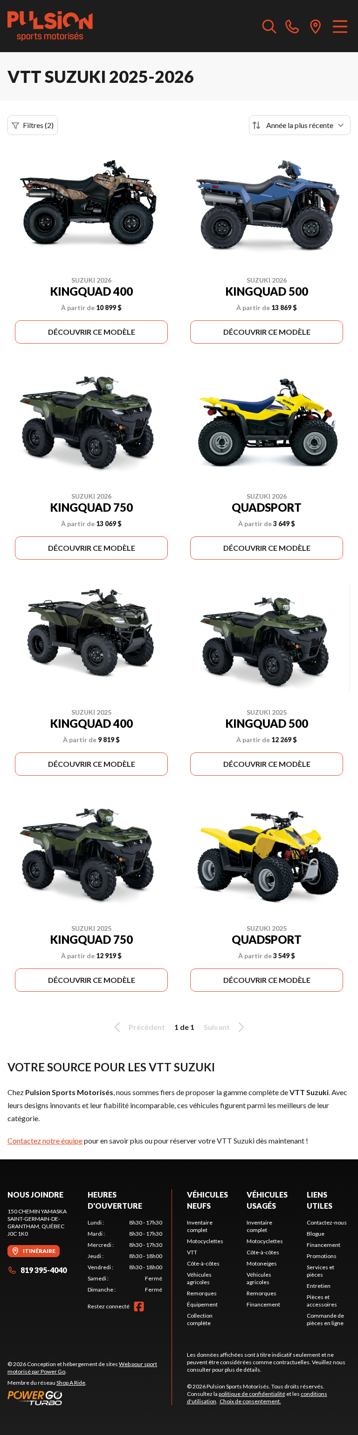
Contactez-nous (327, 1222)
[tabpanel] (125, 1256)
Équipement (202, 1304)
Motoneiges (262, 1263)
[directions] (315, 26)
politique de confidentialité (252, 1393)
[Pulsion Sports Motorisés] (50, 26)
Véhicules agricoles (199, 1278)
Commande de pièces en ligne (325, 1319)
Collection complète (200, 1319)
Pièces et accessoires (322, 1300)
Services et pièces (320, 1271)
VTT (192, 1252)
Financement (263, 1304)
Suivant (217, 1026)
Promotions (322, 1255)
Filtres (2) (38, 125)
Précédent (147, 1026)
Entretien (318, 1285)
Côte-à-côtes (203, 1263)
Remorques (202, 1293)
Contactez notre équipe (45, 1140)
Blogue (315, 1233)
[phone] (292, 26)
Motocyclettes (205, 1241)
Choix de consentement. (250, 1401)
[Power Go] (89, 1397)
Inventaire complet (200, 1226)
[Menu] (340, 26)
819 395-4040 (44, 1270)
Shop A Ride (70, 1382)
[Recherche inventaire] (269, 26)
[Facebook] (139, 1306)
